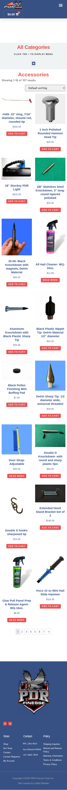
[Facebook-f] (5, 723)
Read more (50, 280)
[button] (61, 5)
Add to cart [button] (16, 134)
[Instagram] (10, 723)
